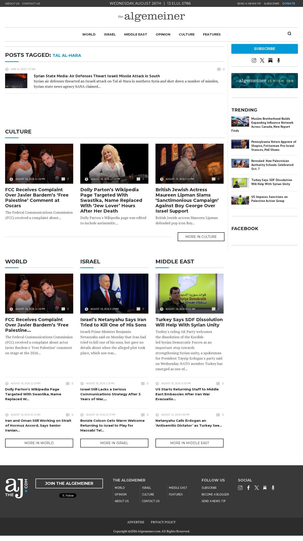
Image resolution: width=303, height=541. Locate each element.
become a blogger (215, 494)
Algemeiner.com (149, 531)
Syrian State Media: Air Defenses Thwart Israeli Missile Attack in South (97, 75)
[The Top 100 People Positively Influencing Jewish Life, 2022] (264, 86)
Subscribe (271, 3)
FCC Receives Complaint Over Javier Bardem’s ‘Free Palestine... (37, 325)
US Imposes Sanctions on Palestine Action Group (269, 199)
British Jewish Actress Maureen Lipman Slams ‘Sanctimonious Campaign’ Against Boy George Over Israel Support (187, 200)
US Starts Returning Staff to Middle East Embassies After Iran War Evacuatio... (187, 394)
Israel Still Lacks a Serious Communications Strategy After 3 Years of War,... (110, 394)
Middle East (135, 34)
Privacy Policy (163, 522)
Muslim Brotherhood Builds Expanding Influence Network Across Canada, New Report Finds (262, 125)
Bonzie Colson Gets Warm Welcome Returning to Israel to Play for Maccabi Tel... (112, 425)
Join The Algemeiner (69, 483)
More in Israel (114, 443)
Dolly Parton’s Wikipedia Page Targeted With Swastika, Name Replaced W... (33, 394)
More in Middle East (189, 443)
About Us (12, 3)
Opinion (163, 34)
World (89, 34)
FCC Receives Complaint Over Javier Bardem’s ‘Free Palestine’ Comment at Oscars (37, 197)
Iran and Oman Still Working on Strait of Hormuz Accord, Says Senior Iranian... (38, 425)
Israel (110, 34)
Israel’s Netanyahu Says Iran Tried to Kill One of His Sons (113, 322)
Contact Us (31, 3)
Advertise (135, 522)
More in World (39, 443)
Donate (288, 3)
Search (289, 33)
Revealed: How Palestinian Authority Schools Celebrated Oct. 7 (272, 165)
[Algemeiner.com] (151, 17)
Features (212, 34)
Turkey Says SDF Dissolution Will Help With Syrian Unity (189, 322)
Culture (187, 34)
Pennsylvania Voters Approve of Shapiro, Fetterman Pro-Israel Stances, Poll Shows (273, 146)
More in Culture (201, 237)
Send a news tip (249, 3)
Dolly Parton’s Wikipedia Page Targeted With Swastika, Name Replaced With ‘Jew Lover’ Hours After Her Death (111, 200)
